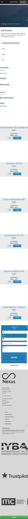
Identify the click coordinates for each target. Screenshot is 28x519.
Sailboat (7, 419)
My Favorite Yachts (9, 416)
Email (4, 335)
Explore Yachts (8, 414)
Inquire (17, 138)
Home (6, 412)
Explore (24, 2)
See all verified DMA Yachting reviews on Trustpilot (13, 430)
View (9, 138)
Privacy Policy (8, 423)
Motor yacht (7, 421)
